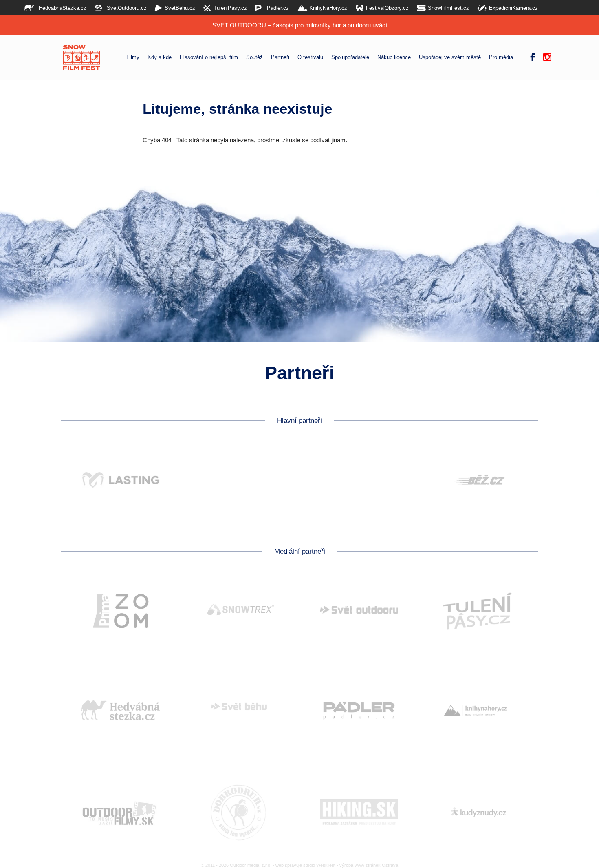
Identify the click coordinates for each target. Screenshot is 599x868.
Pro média (501, 57)
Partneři (280, 57)
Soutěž (254, 57)
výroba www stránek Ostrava (368, 865)
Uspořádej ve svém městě (450, 57)
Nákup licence (394, 57)
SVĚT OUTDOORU (239, 25)
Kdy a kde (160, 57)
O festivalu (310, 57)
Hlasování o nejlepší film (209, 57)
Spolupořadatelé (350, 57)
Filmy (132, 57)
